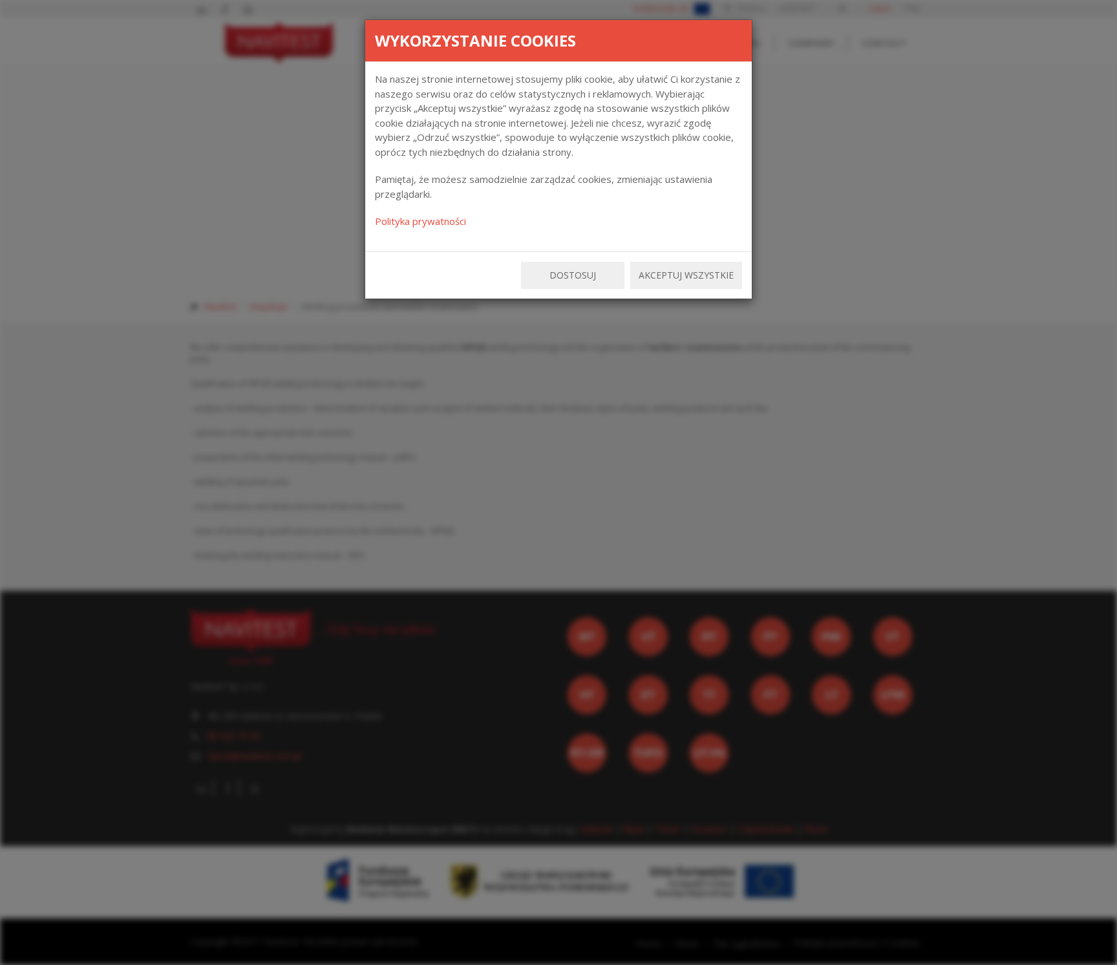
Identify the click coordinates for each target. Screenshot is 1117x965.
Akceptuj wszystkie (686, 275)
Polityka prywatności (420, 221)
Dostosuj (572, 275)
